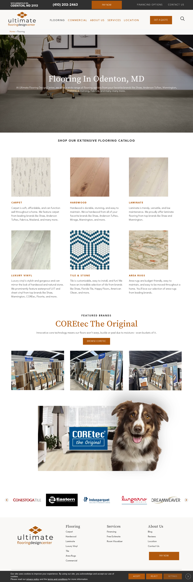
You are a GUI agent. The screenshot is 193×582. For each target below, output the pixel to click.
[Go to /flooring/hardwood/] (96, 190)
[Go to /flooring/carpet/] (37, 190)
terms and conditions (58, 579)
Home (12, 32)
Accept (136, 576)
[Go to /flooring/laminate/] (155, 190)
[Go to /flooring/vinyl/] (37, 265)
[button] (107, 5)
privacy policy (32, 579)
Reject (154, 576)
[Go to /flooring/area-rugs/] (155, 263)
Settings (172, 576)
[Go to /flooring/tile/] (96, 263)
